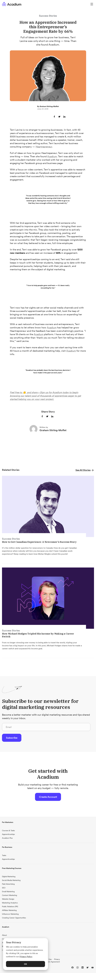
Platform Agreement (52, 962)
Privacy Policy (26, 956)
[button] (85, 470)
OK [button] (25, 964)
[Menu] (92, 4)
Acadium (52, 156)
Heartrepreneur (44, 146)
